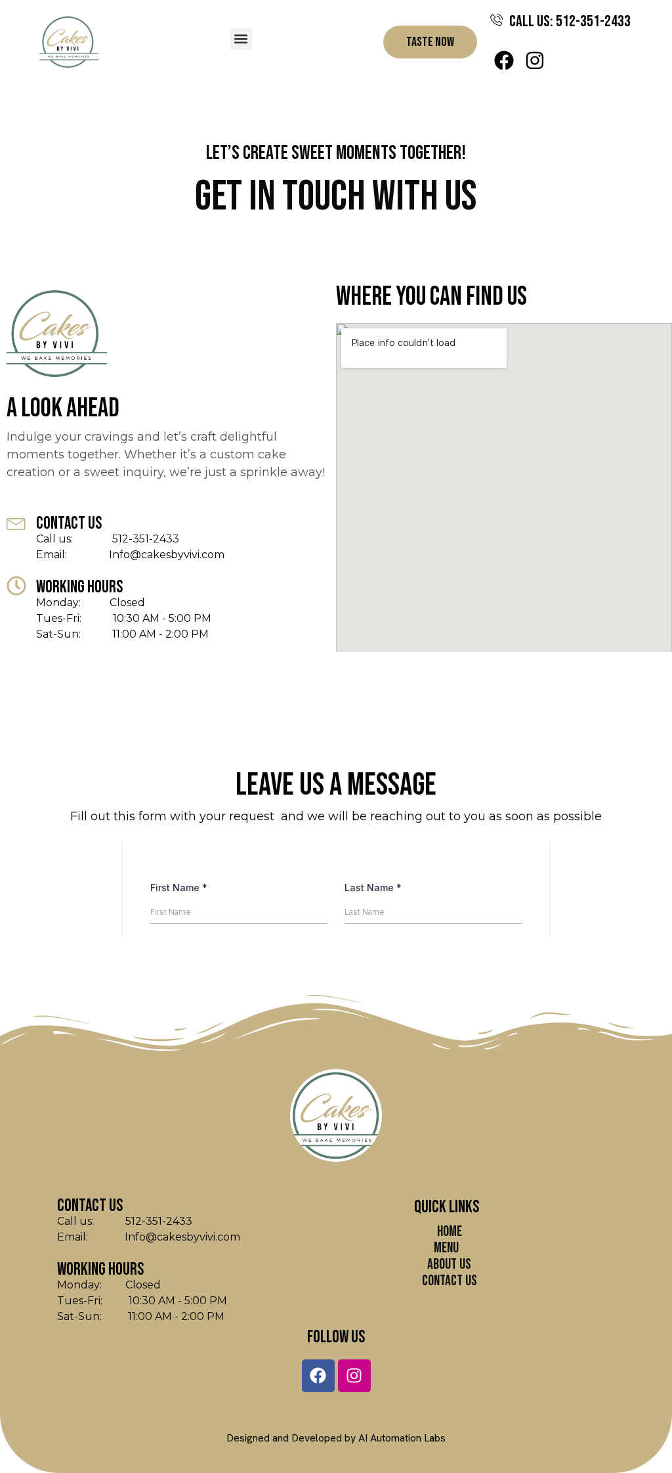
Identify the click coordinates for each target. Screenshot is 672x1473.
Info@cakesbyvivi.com (147, 554)
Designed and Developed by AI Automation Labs (336, 1438)
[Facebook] (504, 60)
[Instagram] (535, 60)
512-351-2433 (127, 539)
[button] (241, 39)
